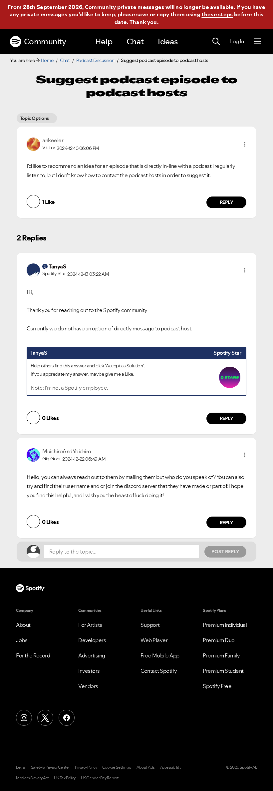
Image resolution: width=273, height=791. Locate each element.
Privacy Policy (86, 767)
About (23, 624)
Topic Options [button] (34, 118)
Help (104, 41)
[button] (245, 144)
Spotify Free (217, 686)
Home (47, 60)
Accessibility (170, 767)
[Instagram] (24, 718)
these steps (217, 14)
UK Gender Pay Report (100, 778)
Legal (21, 767)
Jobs (21, 640)
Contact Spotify (158, 670)
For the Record (33, 655)
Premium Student (223, 670)
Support (150, 624)
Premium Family (221, 655)
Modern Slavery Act (32, 778)
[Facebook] (67, 718)
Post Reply (225, 551)
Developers (92, 640)
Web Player (153, 640)
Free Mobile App (159, 655)
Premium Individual (225, 624)
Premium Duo (219, 640)
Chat (135, 41)
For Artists (90, 624)
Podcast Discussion (95, 60)
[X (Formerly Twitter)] (45, 718)
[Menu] (257, 41)
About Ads (145, 767)
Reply (226, 202)
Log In (237, 41)
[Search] (216, 41)
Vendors (88, 686)
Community (45, 41)
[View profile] (33, 143)
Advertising (91, 655)
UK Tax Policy (65, 778)
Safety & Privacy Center (50, 767)
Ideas (168, 41)
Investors (89, 670)
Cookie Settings (116, 767)
